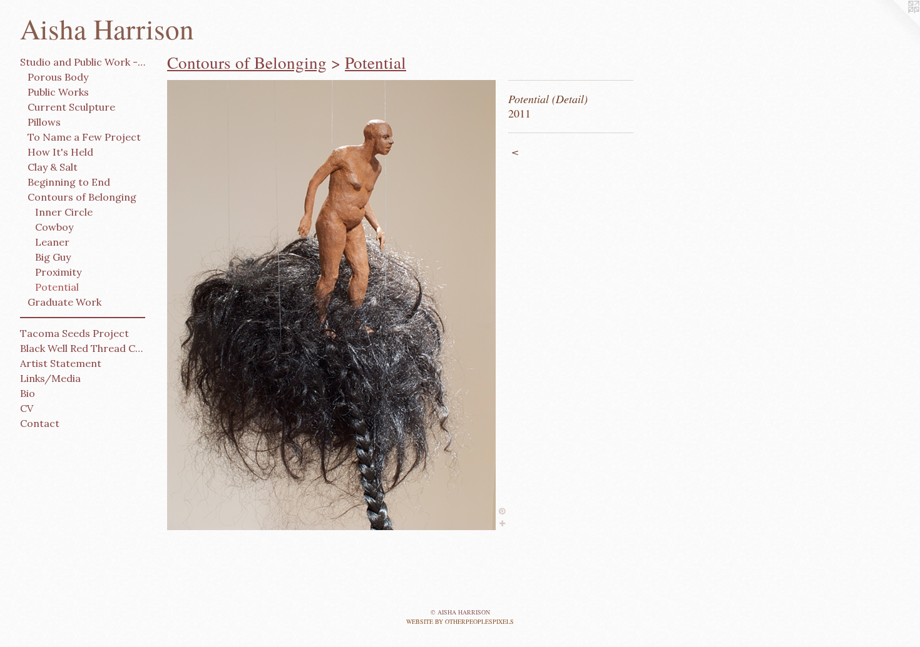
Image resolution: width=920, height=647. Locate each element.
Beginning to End (69, 182)
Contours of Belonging (82, 197)
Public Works (58, 92)
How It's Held (60, 152)
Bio (27, 393)
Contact (39, 423)
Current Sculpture (71, 107)
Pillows (44, 122)
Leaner (52, 242)
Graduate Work (64, 302)
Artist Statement (60, 363)
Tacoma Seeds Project (74, 333)
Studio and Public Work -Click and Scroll (82, 62)
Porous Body (58, 77)
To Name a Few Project (84, 137)
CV (26, 408)
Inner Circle (64, 212)
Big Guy (53, 257)
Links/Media (50, 378)
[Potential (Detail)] (331, 305)
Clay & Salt (53, 167)
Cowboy (54, 227)
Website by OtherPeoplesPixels (460, 621)
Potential (57, 287)
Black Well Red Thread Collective (82, 348)
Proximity (58, 272)
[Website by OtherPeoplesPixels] (895, 25)
